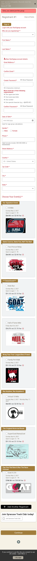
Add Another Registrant (17, 507)
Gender (5, 128)
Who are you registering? (11, 31)
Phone (5, 136)
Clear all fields (29, 17)
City (4, 176)
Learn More (21, 554)
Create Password (10, 80)
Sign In (6, 24)
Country (5, 158)
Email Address (9, 62)
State (4, 185)
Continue (18, 533)
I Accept (18, 558)
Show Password (27, 80)
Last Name (6, 49)
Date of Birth (7, 117)
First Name (6, 40)
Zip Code (5, 167)
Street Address (8, 149)
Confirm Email (9, 71)
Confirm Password (11, 107)
